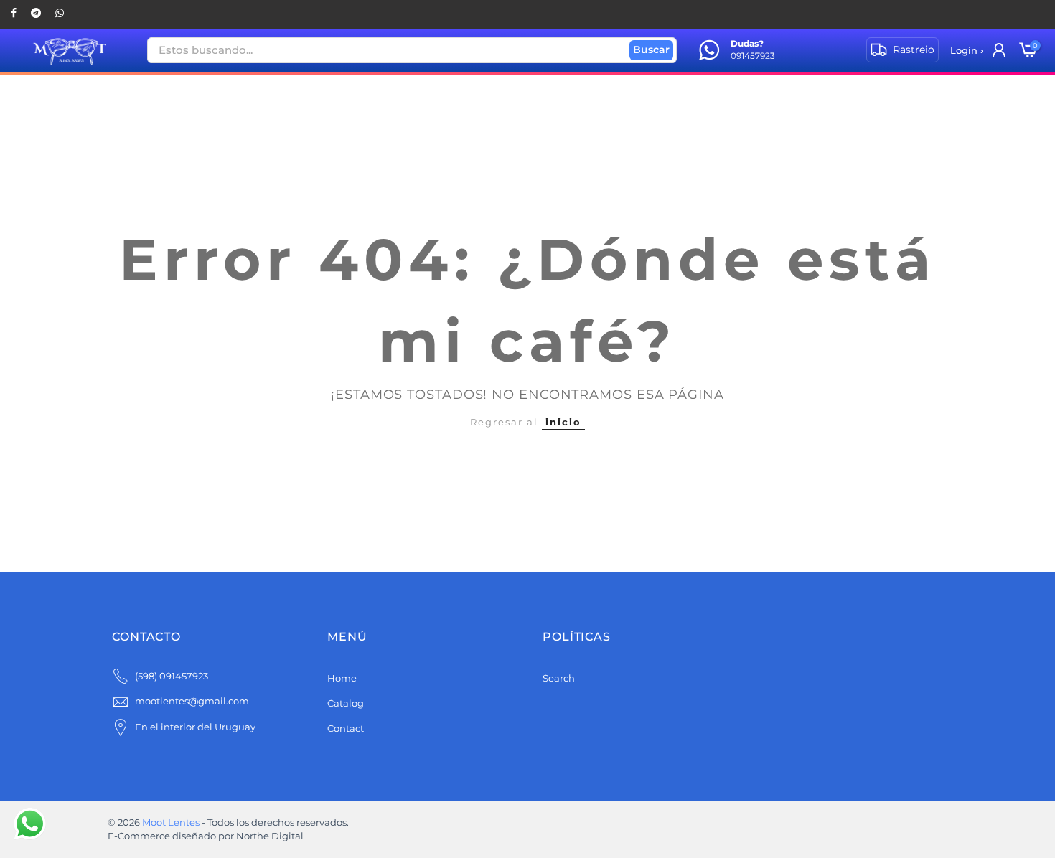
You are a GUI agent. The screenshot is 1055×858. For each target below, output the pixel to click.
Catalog (345, 703)
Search (559, 678)
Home (342, 678)
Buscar (651, 49)
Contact (345, 728)
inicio (563, 422)
